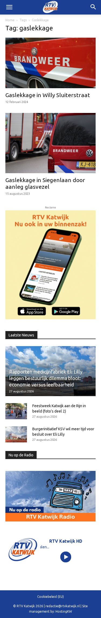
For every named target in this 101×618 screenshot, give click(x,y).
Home (10, 20)
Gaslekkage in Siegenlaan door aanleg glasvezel (45, 183)
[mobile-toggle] (9, 7)
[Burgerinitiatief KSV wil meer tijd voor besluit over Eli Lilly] (16, 434)
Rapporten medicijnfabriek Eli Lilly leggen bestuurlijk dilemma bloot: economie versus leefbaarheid (45, 378)
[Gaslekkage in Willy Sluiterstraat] (50, 63)
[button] (93, 7)
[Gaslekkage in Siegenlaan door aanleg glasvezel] (50, 143)
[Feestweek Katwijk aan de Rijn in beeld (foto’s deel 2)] (16, 411)
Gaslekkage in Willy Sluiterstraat (47, 95)
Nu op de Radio (21, 455)
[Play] (65, 557)
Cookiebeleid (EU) (50, 596)
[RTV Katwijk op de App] (50, 264)
